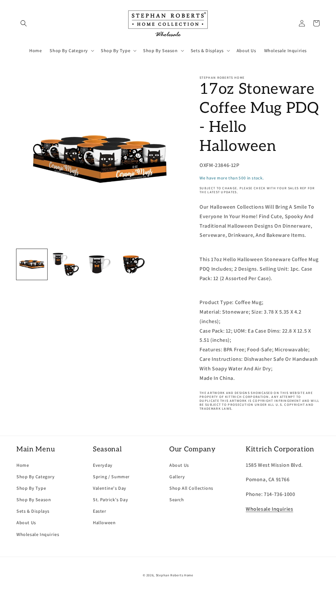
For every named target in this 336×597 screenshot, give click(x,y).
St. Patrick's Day (110, 500)
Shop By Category (35, 477)
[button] (23, 23)
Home (22, 465)
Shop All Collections (191, 488)
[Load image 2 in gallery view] (66, 264)
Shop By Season (33, 500)
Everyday (103, 465)
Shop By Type (31, 488)
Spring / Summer (111, 477)
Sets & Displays (33, 511)
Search (176, 500)
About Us (26, 522)
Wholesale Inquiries (37, 534)
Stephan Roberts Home (174, 575)
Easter (99, 511)
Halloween (104, 522)
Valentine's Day (109, 488)
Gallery (177, 477)
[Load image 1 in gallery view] (31, 264)
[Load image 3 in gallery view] (99, 264)
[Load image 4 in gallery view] (133, 264)
